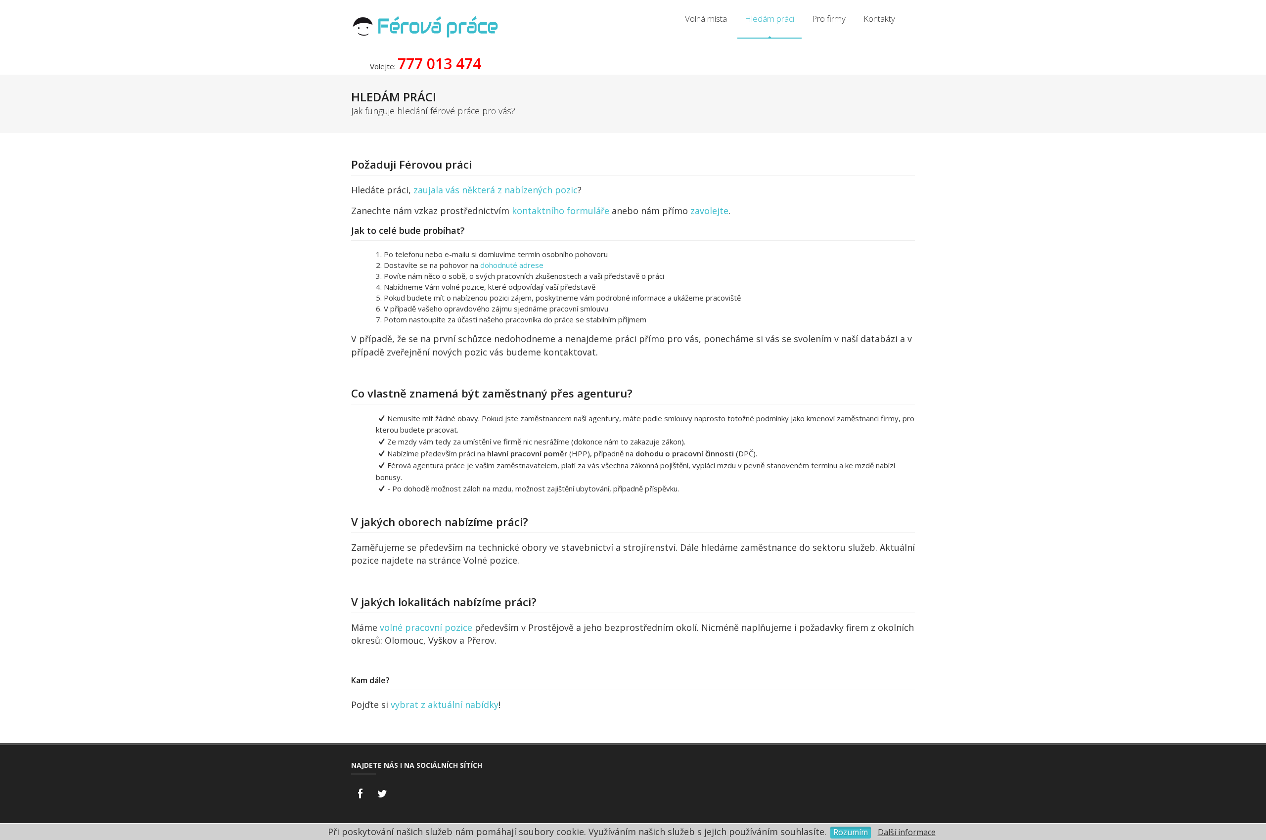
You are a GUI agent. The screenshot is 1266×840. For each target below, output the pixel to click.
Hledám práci (769, 18)
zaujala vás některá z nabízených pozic (495, 190)
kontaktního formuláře (560, 211)
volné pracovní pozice (426, 627)
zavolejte (709, 211)
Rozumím (850, 832)
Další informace (907, 832)
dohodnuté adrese (511, 265)
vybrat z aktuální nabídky (444, 704)
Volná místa (706, 18)
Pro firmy (829, 18)
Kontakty (879, 18)
